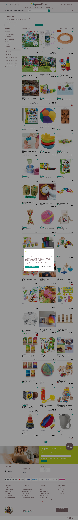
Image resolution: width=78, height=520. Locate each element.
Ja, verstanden (32, 266)
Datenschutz (37, 268)
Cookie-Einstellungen (45, 262)
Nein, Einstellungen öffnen (46, 266)
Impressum (41, 268)
